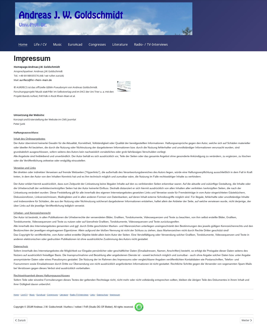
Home (22, 44)
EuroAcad (75, 44)
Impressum (115, 295)
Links (92, 295)
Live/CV (24, 295)
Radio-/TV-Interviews (79, 295)
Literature (120, 44)
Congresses (97, 44)
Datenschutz (102, 295)
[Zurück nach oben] (260, 319)
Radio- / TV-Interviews (151, 44)
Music (57, 44)
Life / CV (40, 44)
